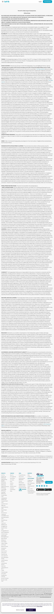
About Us (12, 475)
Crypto (2, 570)
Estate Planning (4, 554)
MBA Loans (3, 505)
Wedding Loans (4, 524)
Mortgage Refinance (5, 530)
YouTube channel (40, 69)
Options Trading (4, 543)
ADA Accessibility (22, 485)
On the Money (12, 489)
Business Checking (4, 578)
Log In (40, 1)
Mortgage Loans (4, 526)
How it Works (12, 478)
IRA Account (3, 540)
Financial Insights (4, 572)
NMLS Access (21, 482)
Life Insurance (3, 552)
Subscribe (48, 482)
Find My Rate (47, 1)
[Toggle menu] (3, 1)
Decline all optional (20, 609)
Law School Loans (4, 503)
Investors (11, 483)
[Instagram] (44, 486)
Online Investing (4, 533)
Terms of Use (21, 476)
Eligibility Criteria (22, 484)
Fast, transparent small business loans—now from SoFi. (31, 492)
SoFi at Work (3, 573)
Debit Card (3, 566)
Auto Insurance (4, 550)
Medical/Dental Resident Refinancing (4, 481)
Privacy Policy (39, 606)
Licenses (20, 481)
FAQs (11, 491)
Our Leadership (13, 476)
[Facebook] (37, 486)
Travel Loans (3, 523)
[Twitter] (42, 486)
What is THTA (30, 488)
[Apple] (40, 490)
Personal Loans (4, 512)
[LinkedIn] (39, 486)
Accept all (31, 609)
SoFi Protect (3, 544)
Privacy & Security (22, 475)
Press (11, 481)
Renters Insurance (4, 546)
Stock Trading (3, 541)
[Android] (48, 490)
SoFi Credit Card (4, 555)
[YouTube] (46, 486)
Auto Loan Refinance (5, 532)
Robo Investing (4, 538)
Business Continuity (22, 487)
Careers (11, 484)
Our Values (12, 479)
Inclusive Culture (13, 486)
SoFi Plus (3, 475)
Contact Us (12, 487)
